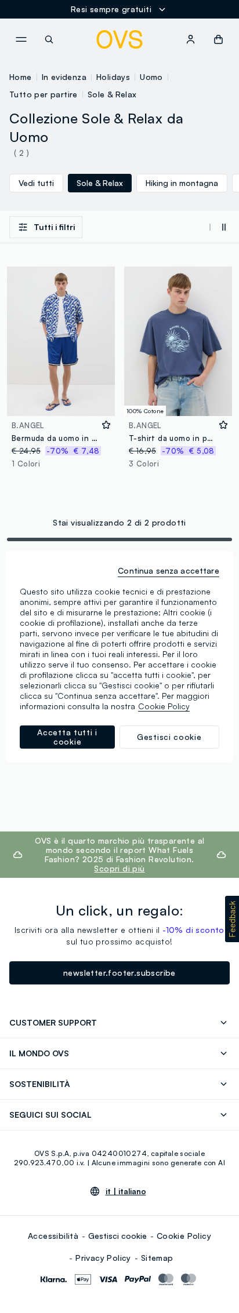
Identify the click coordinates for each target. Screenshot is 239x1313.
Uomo (151, 77)
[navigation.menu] (20, 39)
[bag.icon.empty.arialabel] (218, 39)
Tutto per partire (43, 94)
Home (20, 77)
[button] (232, 919)
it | (126, 1191)
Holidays (113, 77)
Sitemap (157, 1258)
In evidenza (64, 77)
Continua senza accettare (168, 570)
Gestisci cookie (117, 1236)
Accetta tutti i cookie (67, 736)
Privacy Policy (103, 1258)
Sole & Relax (112, 94)
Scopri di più (119, 868)
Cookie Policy (184, 1236)
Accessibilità (53, 1236)
